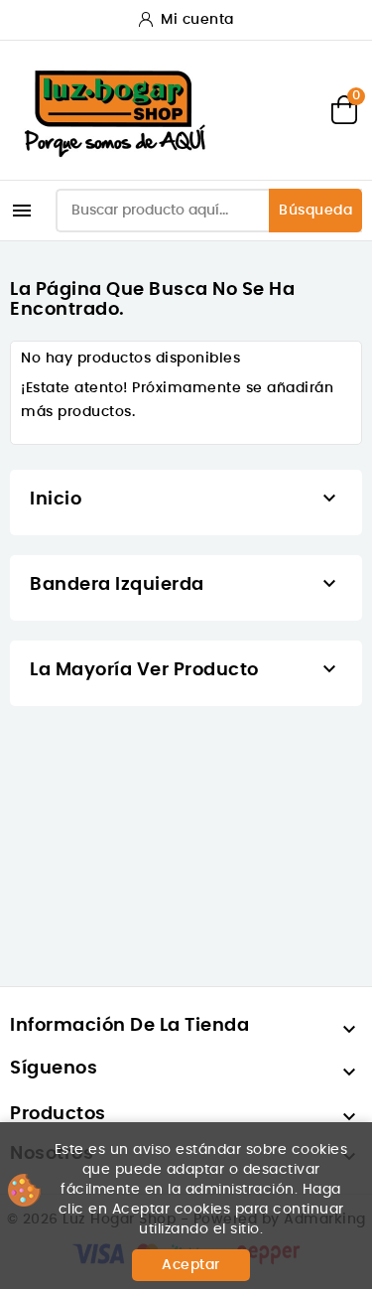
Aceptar (191, 1265)
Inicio (55, 499)
